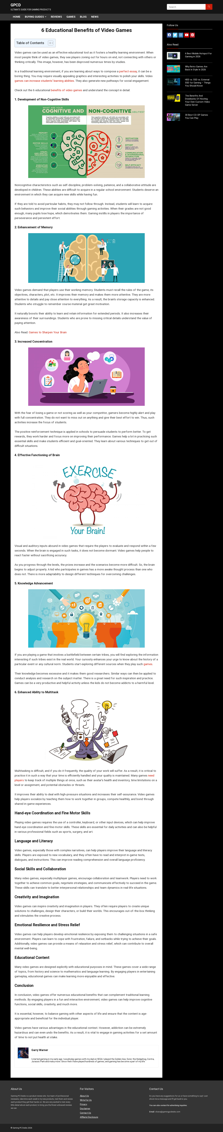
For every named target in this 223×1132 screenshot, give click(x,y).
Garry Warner (39, 1050)
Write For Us (86, 1100)
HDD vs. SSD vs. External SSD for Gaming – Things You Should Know (198, 82)
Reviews (56, 16)
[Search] (209, 7)
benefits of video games (66, 90)
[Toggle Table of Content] (49, 43)
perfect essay (128, 71)
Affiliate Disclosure (89, 1117)
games (148, 664)
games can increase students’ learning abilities (44, 81)
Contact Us (85, 1113)
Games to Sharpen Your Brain (48, 332)
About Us (84, 1096)
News (94, 16)
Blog (83, 16)
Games (70, 16)
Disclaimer (85, 1108)
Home (16, 16)
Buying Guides (34, 16)
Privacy (83, 1104)
